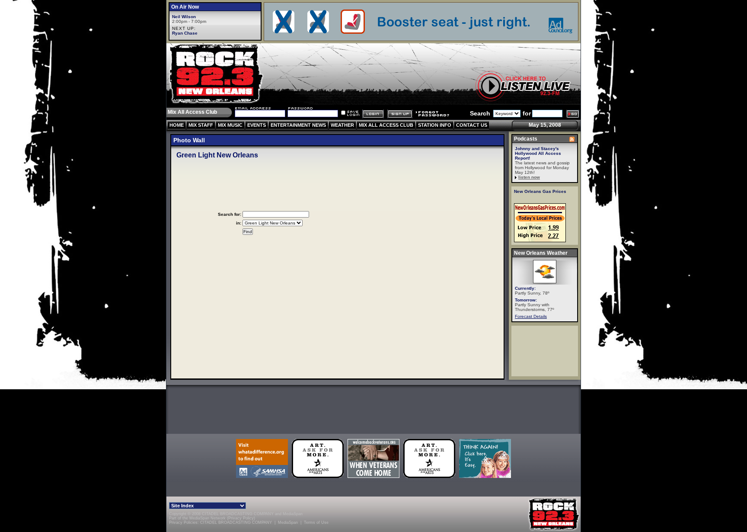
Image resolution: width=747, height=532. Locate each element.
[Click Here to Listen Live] (525, 85)
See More (572, 139)
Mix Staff (200, 125)
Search (480, 113)
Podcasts (525, 139)
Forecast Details (531, 316)
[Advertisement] (373, 407)
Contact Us (471, 125)
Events (256, 125)
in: (238, 223)
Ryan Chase (185, 33)
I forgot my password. (432, 114)
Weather (342, 125)
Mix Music (230, 125)
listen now (529, 177)
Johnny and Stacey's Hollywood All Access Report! (538, 153)
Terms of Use (316, 522)
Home (176, 125)
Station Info (434, 125)
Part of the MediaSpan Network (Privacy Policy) (212, 518)
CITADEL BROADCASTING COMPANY (236, 522)
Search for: (229, 214)
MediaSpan (293, 514)
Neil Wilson (184, 16)
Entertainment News (298, 125)
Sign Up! (399, 114)
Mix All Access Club (386, 125)
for (527, 113)
